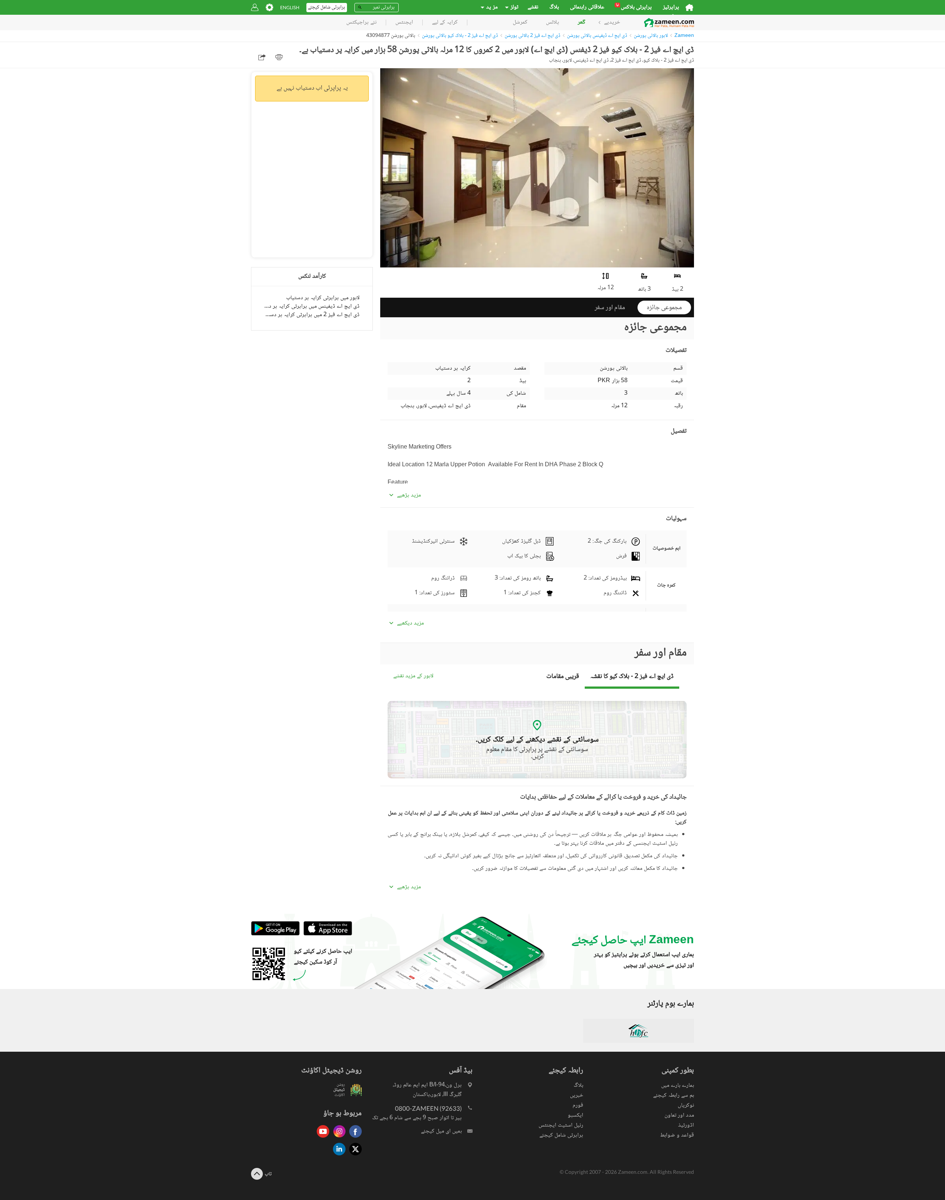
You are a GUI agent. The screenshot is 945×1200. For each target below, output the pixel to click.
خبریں (576, 1095)
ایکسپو (575, 1115)
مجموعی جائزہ (664, 308)
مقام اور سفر (610, 308)
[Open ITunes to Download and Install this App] (326, 934)
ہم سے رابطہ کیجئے (673, 1095)
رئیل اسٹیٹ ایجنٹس (561, 1125)
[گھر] (689, 7)
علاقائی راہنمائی (587, 7)
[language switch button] (290, 7)
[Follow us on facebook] (354, 1138)
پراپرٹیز (671, 7)
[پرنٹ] (279, 57)
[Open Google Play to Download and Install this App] (275, 934)
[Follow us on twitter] (354, 1156)
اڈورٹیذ (686, 1125)
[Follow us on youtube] (321, 1138)
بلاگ (554, 7)
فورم (578, 1105)
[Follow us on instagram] (337, 1138)
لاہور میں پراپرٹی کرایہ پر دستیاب (323, 298)
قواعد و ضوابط (677, 1135)
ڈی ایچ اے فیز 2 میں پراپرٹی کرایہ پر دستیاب (312, 315)
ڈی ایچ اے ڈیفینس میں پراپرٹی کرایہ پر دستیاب (312, 306)
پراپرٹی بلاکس (634, 7)
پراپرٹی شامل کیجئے (561, 1135)
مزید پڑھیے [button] (409, 495)
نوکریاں (686, 1105)
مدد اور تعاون (679, 1115)
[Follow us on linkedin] (337, 1156)
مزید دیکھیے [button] (410, 623)
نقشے (533, 7)
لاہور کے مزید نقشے (413, 676)
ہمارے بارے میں (677, 1085)
